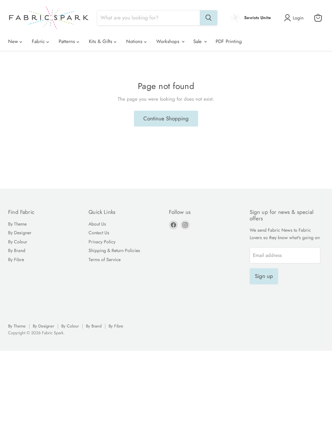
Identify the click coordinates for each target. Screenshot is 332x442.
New (13, 41)
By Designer (19, 232)
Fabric (39, 41)
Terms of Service (105, 259)
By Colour (17, 241)
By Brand (16, 250)
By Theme (17, 224)
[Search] (208, 17)
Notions (135, 41)
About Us (97, 224)
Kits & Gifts (101, 41)
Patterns (68, 41)
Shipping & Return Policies (114, 250)
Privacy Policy (102, 241)
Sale (198, 41)
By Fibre (16, 259)
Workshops (168, 41)
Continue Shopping (166, 118)
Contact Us (99, 232)
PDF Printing (229, 41)
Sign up (264, 276)
